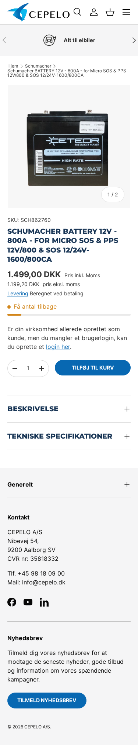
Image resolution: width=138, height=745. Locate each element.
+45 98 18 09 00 (41, 573)
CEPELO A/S (37, 726)
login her (58, 346)
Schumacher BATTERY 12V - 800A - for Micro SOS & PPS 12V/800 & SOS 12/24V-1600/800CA (66, 73)
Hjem (12, 66)
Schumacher (38, 66)
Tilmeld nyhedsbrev (47, 700)
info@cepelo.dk (44, 582)
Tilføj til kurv (93, 367)
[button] (110, 12)
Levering (17, 293)
